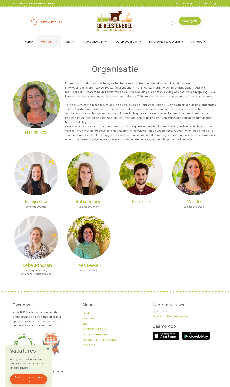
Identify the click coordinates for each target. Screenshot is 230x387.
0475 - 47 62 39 (51, 22)
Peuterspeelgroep (95, 334)
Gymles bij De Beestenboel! (171, 316)
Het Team (89, 318)
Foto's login (186, 3)
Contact (89, 345)
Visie (85, 324)
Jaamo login (210, 3)
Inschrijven (189, 21)
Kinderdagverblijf (95, 329)
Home (29, 41)
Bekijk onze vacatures (28, 377)
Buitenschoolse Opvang (99, 340)
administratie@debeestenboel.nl (35, 3)
